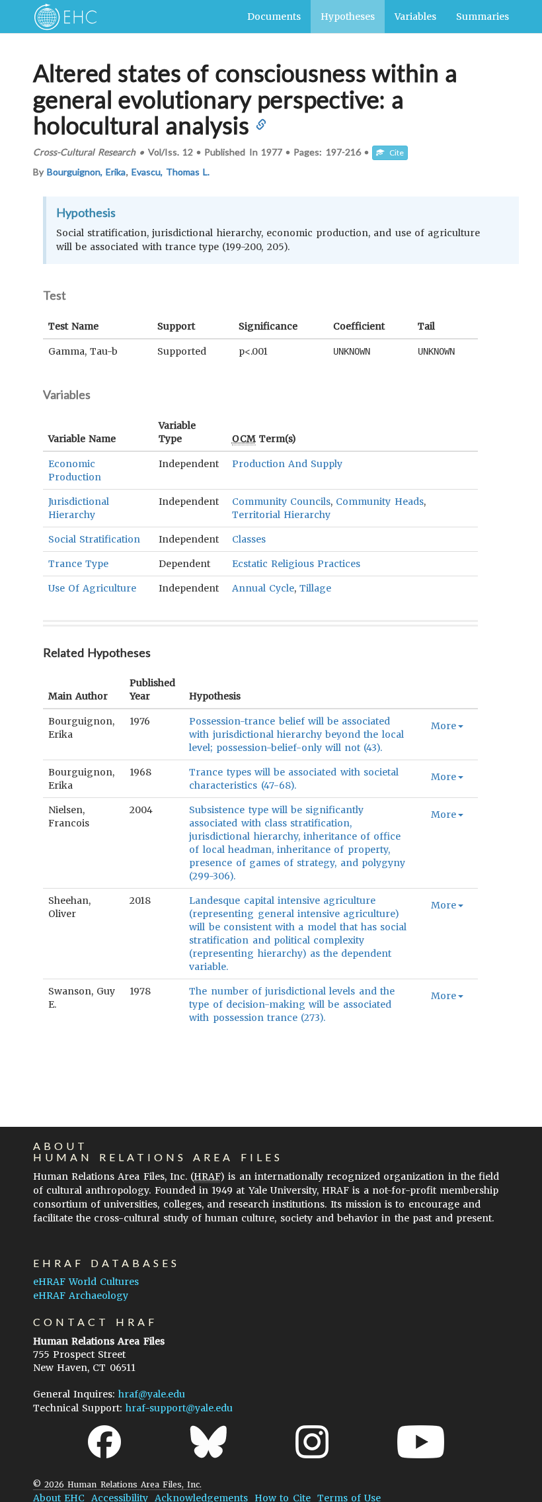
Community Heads (379, 502)
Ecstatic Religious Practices (296, 564)
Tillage (315, 588)
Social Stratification (94, 539)
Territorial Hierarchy (281, 515)
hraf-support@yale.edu (179, 1408)
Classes (249, 539)
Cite (394, 152)
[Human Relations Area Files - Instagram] (312, 1442)
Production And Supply (287, 464)
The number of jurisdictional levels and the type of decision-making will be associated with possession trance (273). (291, 1004)
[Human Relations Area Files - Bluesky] (208, 1442)
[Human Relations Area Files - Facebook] (104, 1442)
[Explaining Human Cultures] (61, 16)
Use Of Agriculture (92, 588)
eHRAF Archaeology (80, 1296)
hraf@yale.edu (151, 1394)
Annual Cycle (263, 588)
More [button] (443, 726)
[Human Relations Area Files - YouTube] (420, 1442)
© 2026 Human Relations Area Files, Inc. (117, 1484)
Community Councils (281, 502)
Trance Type (78, 564)
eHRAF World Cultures (86, 1282)
